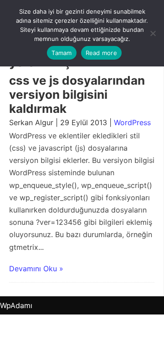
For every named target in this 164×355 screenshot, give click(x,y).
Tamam (61, 52)
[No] (152, 33)
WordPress (132, 122)
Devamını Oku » (36, 268)
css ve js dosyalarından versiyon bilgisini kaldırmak (77, 94)
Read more (101, 52)
